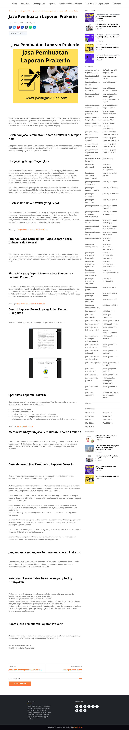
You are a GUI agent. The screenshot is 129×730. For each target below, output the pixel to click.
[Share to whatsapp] (30, 27)
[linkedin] (84, 706)
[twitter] (76, 710)
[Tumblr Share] (26, 27)
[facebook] (123, 3)
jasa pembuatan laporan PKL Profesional (32, 229)
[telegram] (76, 706)
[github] (84, 710)
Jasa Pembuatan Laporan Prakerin (107, 47)
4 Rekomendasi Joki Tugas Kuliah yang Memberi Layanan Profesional (108, 25)
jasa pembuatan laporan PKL (117, 14)
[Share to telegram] (34, 27)
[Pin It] (18, 27)
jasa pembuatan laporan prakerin (118, 45)
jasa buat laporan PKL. (102, 45)
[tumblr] (80, 706)
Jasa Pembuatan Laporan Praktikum (31, 303)
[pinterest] (89, 706)
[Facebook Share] (10, 27)
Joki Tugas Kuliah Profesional (106, 57)
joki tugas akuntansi (25, 426)
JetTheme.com (78, 727)
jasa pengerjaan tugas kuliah (112, 55)
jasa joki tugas (100, 55)
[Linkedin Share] (22, 27)
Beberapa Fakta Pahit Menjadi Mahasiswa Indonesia (106, 436)
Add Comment (21, 684)
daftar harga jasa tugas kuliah (104, 34)
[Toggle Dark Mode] (127, 3)
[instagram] (125, 3)
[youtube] (93, 706)
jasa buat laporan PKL (102, 14)
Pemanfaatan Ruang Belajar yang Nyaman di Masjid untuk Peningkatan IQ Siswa (107, 447)
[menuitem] (14, 3)
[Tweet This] (14, 27)
